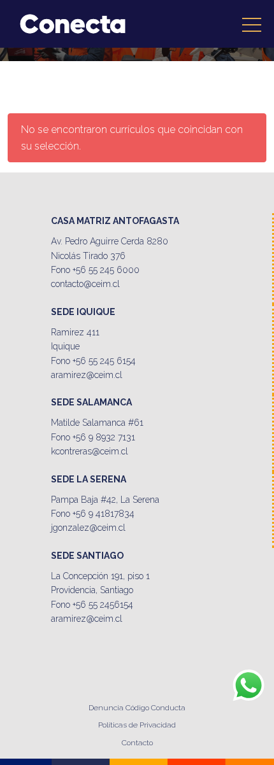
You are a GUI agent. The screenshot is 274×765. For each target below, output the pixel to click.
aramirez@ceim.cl (86, 375)
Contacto (137, 742)
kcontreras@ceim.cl (89, 451)
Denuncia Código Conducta (137, 707)
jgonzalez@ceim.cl (88, 528)
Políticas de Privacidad (137, 724)
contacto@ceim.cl (85, 284)
